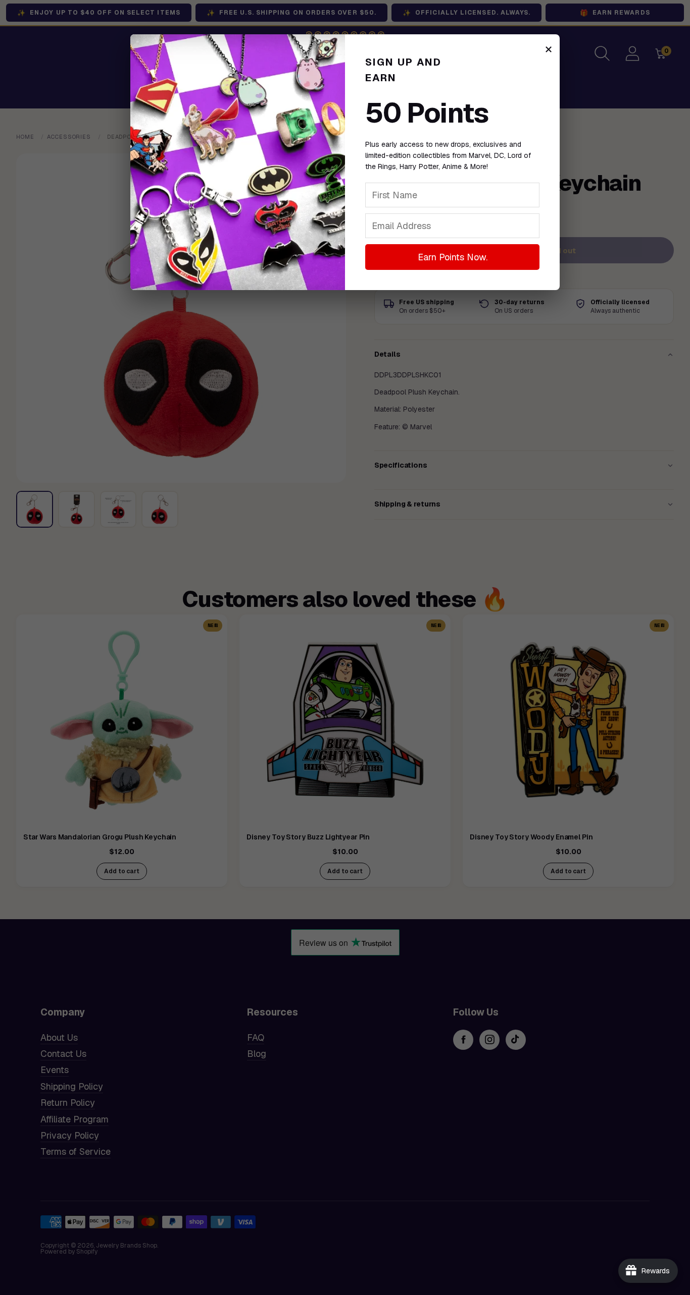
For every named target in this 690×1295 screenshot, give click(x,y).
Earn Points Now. (452, 257)
